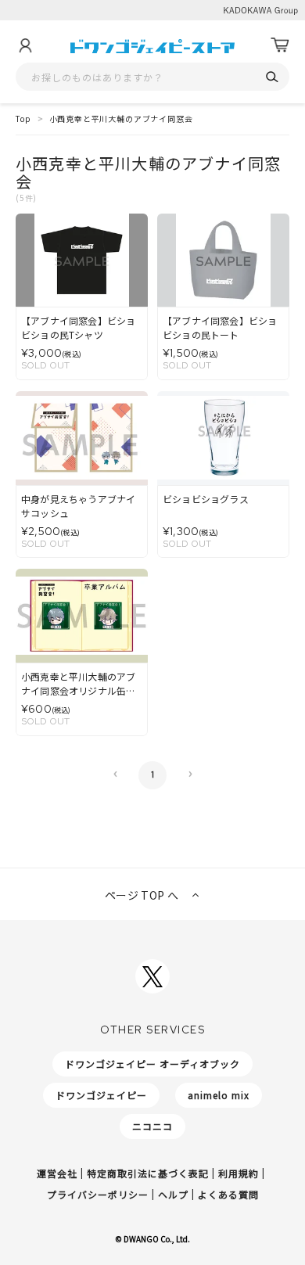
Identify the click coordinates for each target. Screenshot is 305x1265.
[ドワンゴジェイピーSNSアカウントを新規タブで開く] (152, 976)
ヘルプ (173, 1194)
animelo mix (218, 1094)
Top (23, 118)
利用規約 (238, 1173)
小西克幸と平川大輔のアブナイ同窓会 (121, 118)
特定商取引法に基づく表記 (148, 1173)
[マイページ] (25, 45)
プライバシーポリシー (98, 1194)
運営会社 (57, 1173)
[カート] (280, 45)
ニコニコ (152, 1126)
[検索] (271, 77)
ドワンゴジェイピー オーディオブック (152, 1063)
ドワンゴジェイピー (101, 1094)
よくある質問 (228, 1194)
